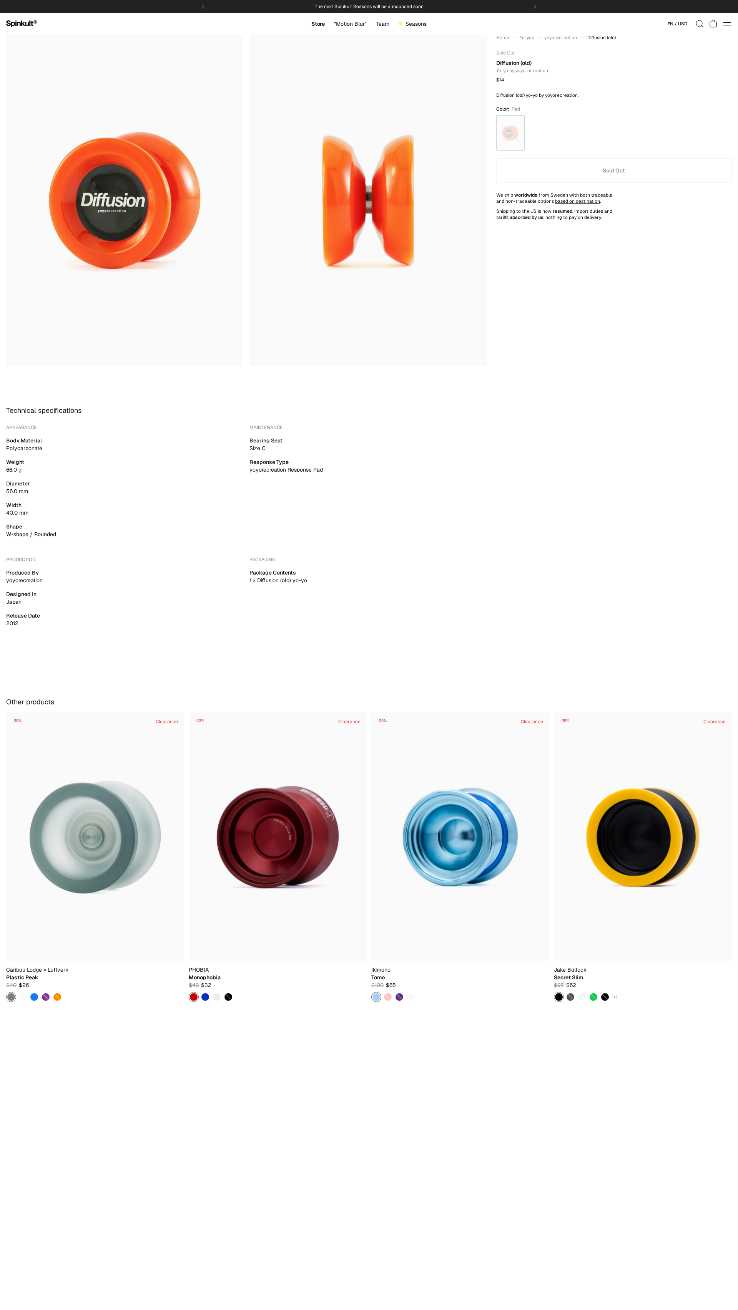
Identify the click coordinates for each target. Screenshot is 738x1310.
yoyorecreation (560, 38)
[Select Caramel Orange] (57, 997)
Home (502, 38)
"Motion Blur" (350, 23)
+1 (615, 997)
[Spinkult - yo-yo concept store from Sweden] (21, 24)
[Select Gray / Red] (570, 997)
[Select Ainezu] (399, 997)
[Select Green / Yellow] (593, 997)
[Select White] (23, 997)
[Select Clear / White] (582, 997)
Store (317, 23)
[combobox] (677, 24)
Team (382, 23)
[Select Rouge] (194, 997)
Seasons (416, 23)
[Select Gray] (11, 997)
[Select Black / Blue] (605, 997)
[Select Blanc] (217, 997)
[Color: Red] (510, 133)
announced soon (406, 6)
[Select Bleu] (205, 997)
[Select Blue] (34, 997)
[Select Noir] (228, 997)
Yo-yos (527, 38)
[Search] (699, 23)
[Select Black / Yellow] (559, 997)
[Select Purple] (46, 997)
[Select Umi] (376, 997)
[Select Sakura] (388, 997)
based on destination (577, 201)
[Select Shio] (411, 997)
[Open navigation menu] (727, 23)
